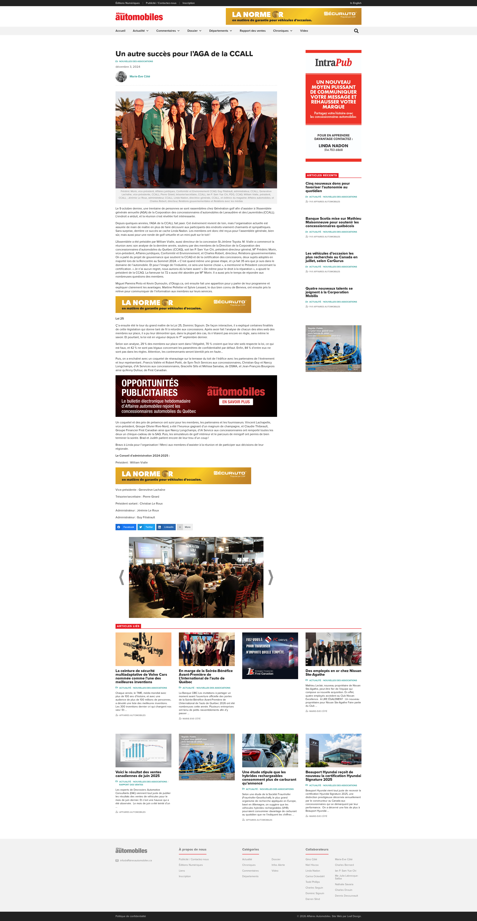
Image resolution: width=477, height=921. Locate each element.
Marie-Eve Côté (140, 76)
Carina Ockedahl (315, 876)
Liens (182, 870)
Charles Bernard (344, 865)
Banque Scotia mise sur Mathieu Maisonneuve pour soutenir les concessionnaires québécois (333, 222)
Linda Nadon (313, 870)
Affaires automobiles (327, 201)
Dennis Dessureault (346, 895)
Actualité (139, 31)
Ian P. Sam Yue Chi (345, 870)
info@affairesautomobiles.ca (136, 860)
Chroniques (281, 31)
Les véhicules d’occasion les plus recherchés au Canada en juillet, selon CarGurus (332, 257)
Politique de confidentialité (131, 916)
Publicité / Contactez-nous (161, 3)
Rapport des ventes (253, 31)
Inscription (189, 3)
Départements (218, 31)
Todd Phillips (313, 882)
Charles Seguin (314, 887)
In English (355, 3)
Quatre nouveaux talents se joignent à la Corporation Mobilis (329, 292)
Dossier (192, 31)
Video (304, 31)
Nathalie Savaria (344, 884)
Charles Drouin (343, 890)
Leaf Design (354, 916)
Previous (121, 577)
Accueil (120, 31)
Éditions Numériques (128, 3)
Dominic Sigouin (315, 893)
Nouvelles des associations (136, 61)
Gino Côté (311, 859)
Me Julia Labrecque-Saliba (346, 877)
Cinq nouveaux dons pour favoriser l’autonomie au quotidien (328, 187)
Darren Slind (313, 899)
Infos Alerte (278, 865)
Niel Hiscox (312, 865)
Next (270, 577)
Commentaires (166, 31)
